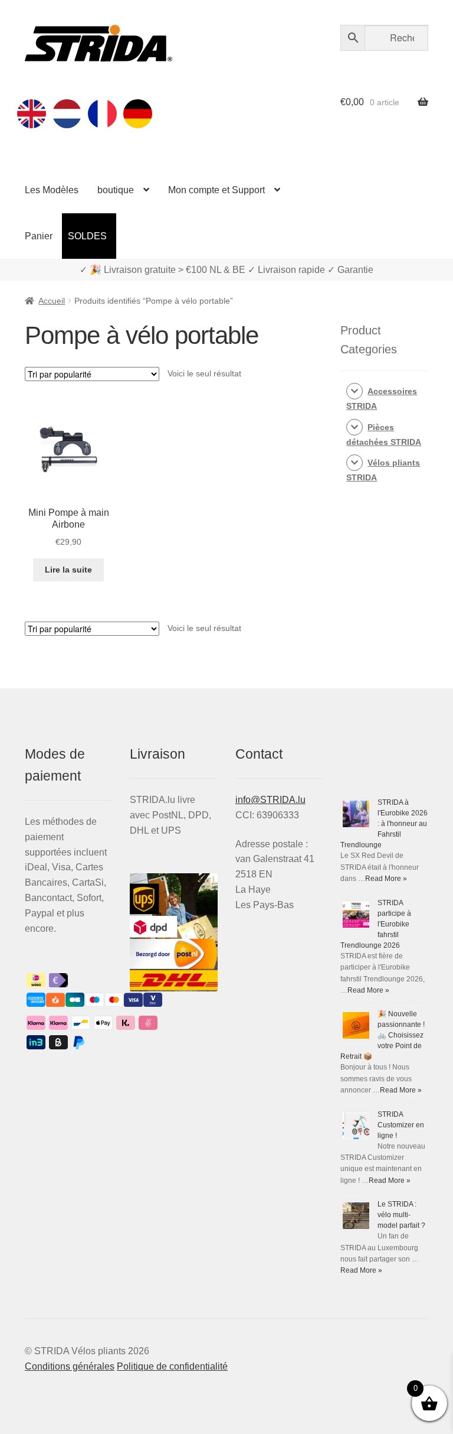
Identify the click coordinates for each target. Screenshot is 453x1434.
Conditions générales (69, 1366)
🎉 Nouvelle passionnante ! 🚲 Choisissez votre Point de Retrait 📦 (382, 1035)
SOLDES (87, 236)
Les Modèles (51, 190)
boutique (115, 190)
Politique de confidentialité (172, 1366)
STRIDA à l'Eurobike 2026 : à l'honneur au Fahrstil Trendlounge (384, 823)
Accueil (51, 300)
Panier (38, 236)
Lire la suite (68, 569)
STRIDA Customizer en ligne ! (401, 1125)
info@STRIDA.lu (270, 800)
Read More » (386, 878)
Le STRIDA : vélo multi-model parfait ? (401, 1215)
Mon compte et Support (216, 190)
